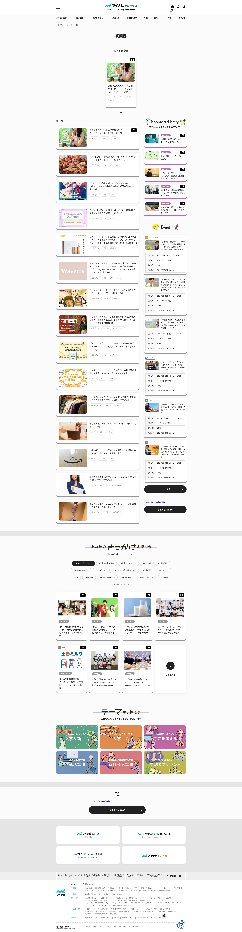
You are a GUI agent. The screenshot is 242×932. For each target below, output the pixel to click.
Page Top (176, 875)
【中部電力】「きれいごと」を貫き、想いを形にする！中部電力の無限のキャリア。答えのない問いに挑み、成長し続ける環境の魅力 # (173, 285)
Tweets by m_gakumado (154, 502)
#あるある (115, 512)
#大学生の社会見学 (106, 563)
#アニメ (113, 195)
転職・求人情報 (139, 888)
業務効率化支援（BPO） (103, 917)
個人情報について (78, 875)
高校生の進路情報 (90, 894)
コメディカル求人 (135, 911)
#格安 (111, 378)
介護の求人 (88, 914)
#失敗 (107, 512)
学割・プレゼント (151, 18)
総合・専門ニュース (107, 898)
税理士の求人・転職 (91, 911)
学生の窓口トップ (62, 25)
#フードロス (114, 165)
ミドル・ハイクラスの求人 (162, 888)
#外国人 (109, 432)
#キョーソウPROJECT (83, 563)
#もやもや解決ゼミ (107, 577)
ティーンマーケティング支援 (152, 898)
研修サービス (89, 917)
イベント (182, 18)
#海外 (101, 432)
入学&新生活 (61, 18)
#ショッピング (96, 512)
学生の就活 (88, 888)
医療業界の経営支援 (101, 914)
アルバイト (176, 888)
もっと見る (165, 489)
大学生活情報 (167, 898)
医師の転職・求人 (149, 911)
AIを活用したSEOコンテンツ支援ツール (97, 905)
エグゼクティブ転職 (151, 909)
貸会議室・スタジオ (128, 917)
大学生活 (79, 18)
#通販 (76, 25)
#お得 (93, 458)
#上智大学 (109, 485)
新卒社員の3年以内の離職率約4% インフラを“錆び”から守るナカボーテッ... (173, 192)
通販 (111, 100)
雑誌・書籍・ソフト (106, 900)
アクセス (95, 926)
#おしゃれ (109, 405)
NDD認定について (141, 875)
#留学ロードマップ (128, 563)
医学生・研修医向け (125, 888)
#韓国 (112, 248)
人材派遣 (88, 909)
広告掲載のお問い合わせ (119, 875)
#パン (105, 165)
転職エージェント (136, 909)
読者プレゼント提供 (106, 875)
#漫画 (105, 195)
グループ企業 (123, 926)
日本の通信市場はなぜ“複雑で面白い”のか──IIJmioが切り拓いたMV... (172, 210)
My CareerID (123, 903)
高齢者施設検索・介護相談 (121, 905)
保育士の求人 (161, 911)
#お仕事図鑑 (163, 563)
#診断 (76, 577)
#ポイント (102, 378)
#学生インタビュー (146, 577)
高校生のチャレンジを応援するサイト (128, 898)
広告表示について (96, 875)
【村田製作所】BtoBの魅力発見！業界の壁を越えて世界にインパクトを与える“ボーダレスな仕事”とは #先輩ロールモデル (173, 452)
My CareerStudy (111, 903)
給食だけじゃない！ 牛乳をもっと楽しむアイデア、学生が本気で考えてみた (170, 630)
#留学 (93, 432)
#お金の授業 (127, 577)
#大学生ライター (96, 405)
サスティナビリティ (105, 926)
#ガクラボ (147, 563)
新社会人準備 (132, 18)
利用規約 (70, 875)
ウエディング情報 (120, 900)
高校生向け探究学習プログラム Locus (110, 894)
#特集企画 (89, 577)
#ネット (113, 218)
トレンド (121, 96)
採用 (115, 926)
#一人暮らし (103, 458)
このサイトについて (62, 875)
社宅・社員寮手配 (142, 917)
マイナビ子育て (159, 900)
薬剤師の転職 (112, 911)
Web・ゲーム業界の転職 (100, 909)
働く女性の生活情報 (91, 900)
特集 (169, 18)
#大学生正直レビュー (121, 584)
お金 (128, 96)
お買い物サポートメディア (154, 903)
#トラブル (94, 138)
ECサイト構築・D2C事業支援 (94, 903)
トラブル (112, 96)
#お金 (114, 138)
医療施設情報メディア (136, 903)
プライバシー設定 (130, 875)
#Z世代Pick (95, 165)
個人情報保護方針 (134, 926)
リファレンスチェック (157, 917)
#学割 (113, 458)
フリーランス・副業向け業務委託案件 (144, 890)
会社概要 (87, 926)
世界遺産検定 (133, 900)
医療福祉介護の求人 (165, 890)
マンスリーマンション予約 (173, 903)
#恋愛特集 (164, 577)
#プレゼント (100, 570)
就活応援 (115, 18)
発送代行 (116, 917)
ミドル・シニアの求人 (99, 890)
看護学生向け (112, 888)
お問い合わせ (87, 875)
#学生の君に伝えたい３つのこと (156, 570)
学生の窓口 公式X (165, 510)
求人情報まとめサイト (92, 898)
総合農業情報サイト (146, 900)
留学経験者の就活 (100, 888)
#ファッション (115, 278)
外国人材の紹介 (114, 914)
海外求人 (149, 888)
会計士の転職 (164, 909)
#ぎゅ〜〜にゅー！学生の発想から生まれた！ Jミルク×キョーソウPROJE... (104, 630)
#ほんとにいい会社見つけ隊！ (124, 570)
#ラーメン (106, 298)
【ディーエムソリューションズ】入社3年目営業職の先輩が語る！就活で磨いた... (173, 175)
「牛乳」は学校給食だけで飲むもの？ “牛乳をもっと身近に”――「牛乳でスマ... (137, 630)
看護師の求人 (123, 911)
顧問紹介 (103, 911)
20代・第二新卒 (116, 909)
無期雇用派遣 (172, 911)
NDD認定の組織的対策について (154, 875)
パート (87, 890)
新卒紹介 (126, 909)
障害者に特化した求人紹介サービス (119, 890)
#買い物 (119, 405)
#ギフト (113, 355)
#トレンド (105, 138)
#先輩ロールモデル (81, 570)
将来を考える (97, 18)
